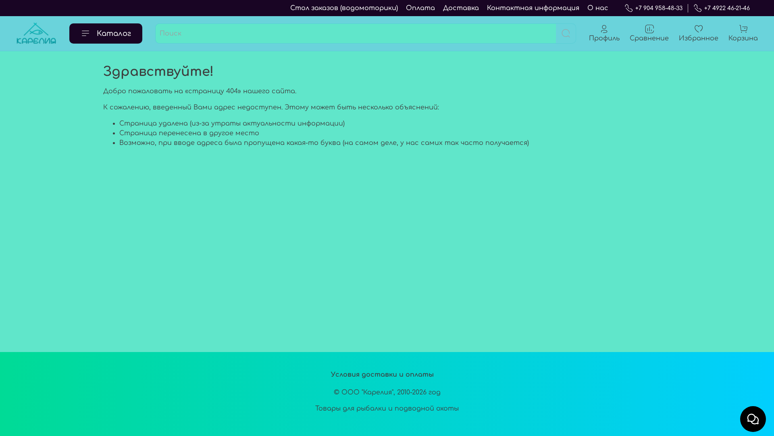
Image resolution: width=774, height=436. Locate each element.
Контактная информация (533, 8)
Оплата (420, 8)
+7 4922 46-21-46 (727, 8)
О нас (597, 8)
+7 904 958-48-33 (658, 8)
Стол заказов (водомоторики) (344, 8)
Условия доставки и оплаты (382, 374)
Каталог (114, 33)
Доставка (461, 8)
